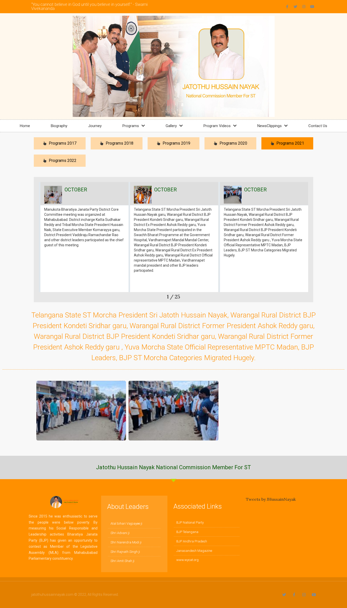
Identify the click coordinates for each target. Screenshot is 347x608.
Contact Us (317, 126)
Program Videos (217, 126)
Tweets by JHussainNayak (271, 499)
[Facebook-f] (287, 6)
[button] (38, 242)
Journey (95, 126)
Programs (130, 126)
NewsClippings (269, 126)
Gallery (171, 126)
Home (25, 126)
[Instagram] (303, 6)
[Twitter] (295, 6)
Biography (59, 126)
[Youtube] (312, 6)
